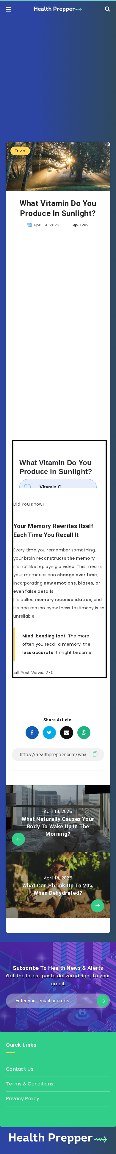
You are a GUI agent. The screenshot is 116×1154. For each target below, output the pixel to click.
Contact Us (19, 1069)
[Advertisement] (58, 75)
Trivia (20, 151)
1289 (84, 225)
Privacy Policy (22, 1098)
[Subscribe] (103, 1001)
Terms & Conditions (29, 1083)
